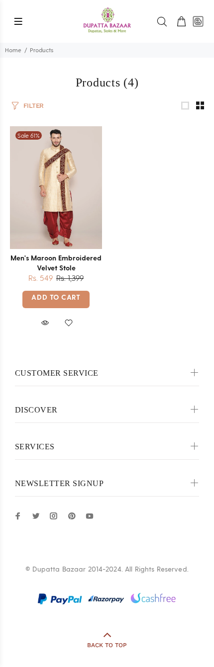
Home (13, 50)
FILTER (33, 105)
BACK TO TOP (107, 645)
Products (41, 50)
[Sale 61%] (56, 187)
